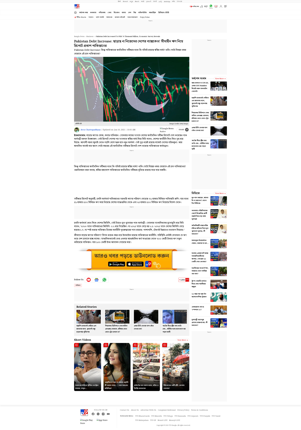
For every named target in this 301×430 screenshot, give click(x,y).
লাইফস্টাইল (142, 12)
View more (181, 340)
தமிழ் (160, 1)
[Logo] (77, 6)
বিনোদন (116, 12)
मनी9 (173, 1)
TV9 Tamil (216, 416)
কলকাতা (93, 12)
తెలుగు (137, 1)
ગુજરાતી (148, 1)
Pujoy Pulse (145, 17)
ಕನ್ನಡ (131, 1)
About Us (135, 410)
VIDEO (91, 17)
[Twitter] (98, 414)
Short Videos (82, 340)
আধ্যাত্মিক (152, 12)
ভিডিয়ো (196, 193)
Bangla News (79, 36)
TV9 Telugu (168, 416)
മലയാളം (167, 1)
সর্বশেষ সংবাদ (199, 78)
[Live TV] (215, 6)
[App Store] (103, 422)
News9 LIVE (163, 420)
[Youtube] (89, 280)
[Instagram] (103, 414)
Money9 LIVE (174, 420)
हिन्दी (119, 1)
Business (89, 36)
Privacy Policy (183, 410)
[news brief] (194, 6)
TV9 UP (153, 420)
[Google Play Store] (87, 422)
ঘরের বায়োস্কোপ (132, 17)
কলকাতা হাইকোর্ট (120, 17)
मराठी (142, 1)
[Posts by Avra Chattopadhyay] (76, 129)
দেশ (129, 12)
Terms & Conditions (199, 410)
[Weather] (202, 6)
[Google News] (97, 280)
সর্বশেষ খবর (83, 12)
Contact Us (124, 410)
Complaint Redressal (167, 410)
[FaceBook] (93, 414)
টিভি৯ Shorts (81, 17)
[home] (75, 12)
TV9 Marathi (156, 416)
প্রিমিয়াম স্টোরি (163, 12)
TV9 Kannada (180, 416)
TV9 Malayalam (142, 420)
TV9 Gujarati (192, 416)
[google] (168, 129)
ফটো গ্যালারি (100, 17)
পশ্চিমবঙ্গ (102, 12)
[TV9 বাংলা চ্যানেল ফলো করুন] (210, 6)
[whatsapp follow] (104, 280)
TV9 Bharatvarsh (142, 416)
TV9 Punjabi (205, 416)
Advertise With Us (148, 410)
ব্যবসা (124, 12)
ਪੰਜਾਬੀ (155, 1)
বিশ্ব (134, 12)
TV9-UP (179, 1)
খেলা (109, 12)
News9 (125, 1)
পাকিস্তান (78, 285)
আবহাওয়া (109, 17)
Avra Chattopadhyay (91, 129)
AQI (206, 6)
